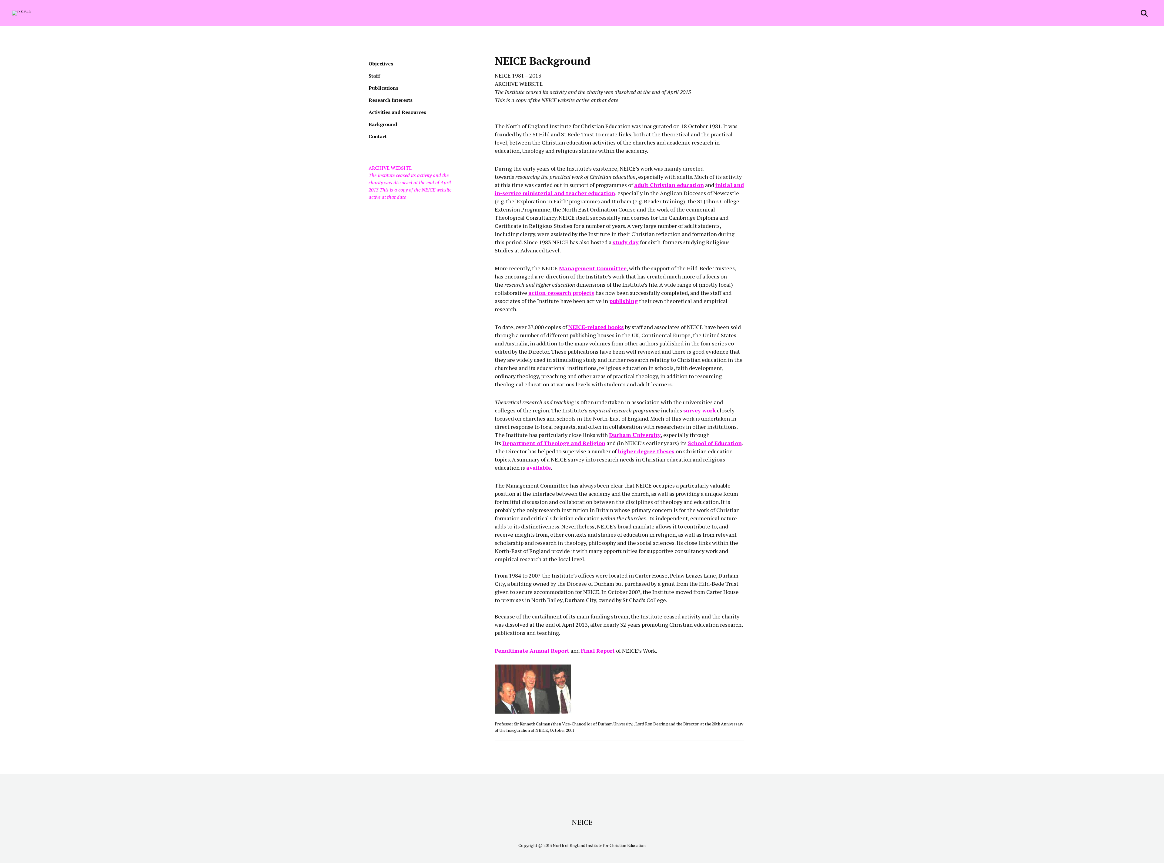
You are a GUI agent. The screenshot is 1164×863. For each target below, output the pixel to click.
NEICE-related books (596, 327)
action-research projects (561, 292)
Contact (378, 136)
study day (626, 242)
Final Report (598, 650)
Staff (374, 75)
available (538, 467)
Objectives (381, 63)
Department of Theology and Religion (553, 443)
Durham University (635, 434)
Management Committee (593, 268)
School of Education (715, 443)
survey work (699, 410)
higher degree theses (646, 451)
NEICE (582, 822)
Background (383, 124)
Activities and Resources (397, 112)
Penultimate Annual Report (532, 650)
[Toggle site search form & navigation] (1144, 13)
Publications (383, 88)
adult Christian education (669, 184)
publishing (623, 301)
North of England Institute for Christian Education (599, 845)
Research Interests (391, 100)
